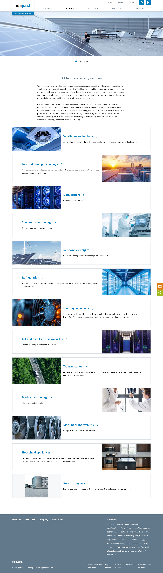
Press (110, 2)
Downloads (121, 2)
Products (16, 519)
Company (43, 519)
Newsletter (130, 564)
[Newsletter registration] (160, 292)
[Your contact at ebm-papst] (160, 286)
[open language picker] (148, 2)
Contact (133, 2)
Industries (30, 519)
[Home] (76, 61)
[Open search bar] (141, 2)
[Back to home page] (23, 7)
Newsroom (57, 519)
